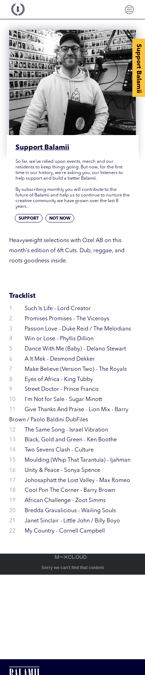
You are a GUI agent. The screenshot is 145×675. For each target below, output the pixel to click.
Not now (59, 218)
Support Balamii (138, 68)
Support (29, 218)
